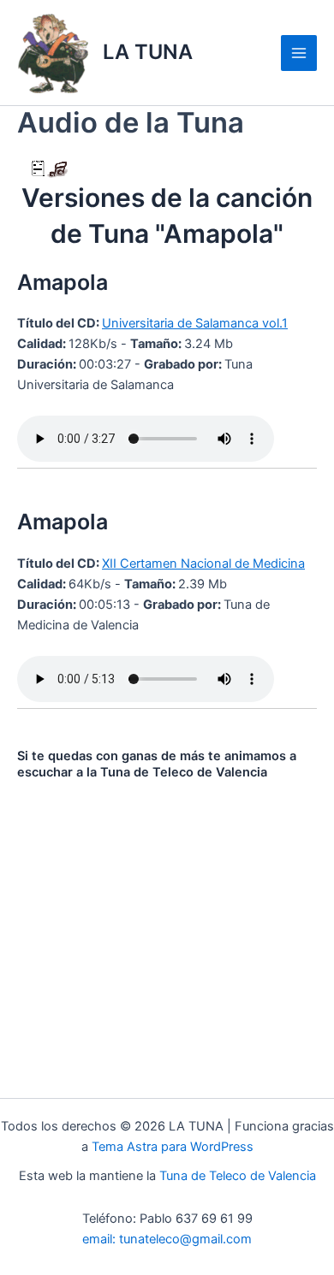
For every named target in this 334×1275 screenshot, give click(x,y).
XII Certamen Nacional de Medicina (203, 563)
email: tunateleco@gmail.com (167, 1239)
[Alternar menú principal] (299, 53)
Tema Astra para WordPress (172, 1146)
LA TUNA (148, 51)
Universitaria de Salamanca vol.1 (195, 323)
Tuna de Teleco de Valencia (237, 1176)
